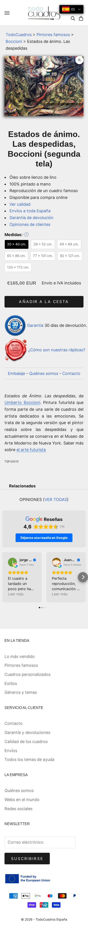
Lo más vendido (20, 656)
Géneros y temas (21, 692)
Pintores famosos (53, 34)
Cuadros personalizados (28, 674)
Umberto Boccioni (22, 402)
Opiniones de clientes (29, 224)
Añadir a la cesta (44, 301)
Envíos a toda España (30, 210)
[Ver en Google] (12, 562)
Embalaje (16, 373)
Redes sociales (18, 808)
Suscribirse (27, 858)
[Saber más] (26, 234)
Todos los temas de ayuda (29, 759)
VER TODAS (55, 499)
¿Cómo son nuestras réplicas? (56, 350)
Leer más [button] (15, 594)
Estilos (11, 683)
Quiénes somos (43, 373)
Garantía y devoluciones (27, 732)
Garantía (35, 325)
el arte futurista (31, 449)
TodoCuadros (19, 34)
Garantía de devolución (31, 217)
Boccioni (14, 41)
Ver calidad (19, 204)
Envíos (11, 750)
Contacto (71, 373)
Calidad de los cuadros (26, 741)
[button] (5, 577)
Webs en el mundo (22, 799)
